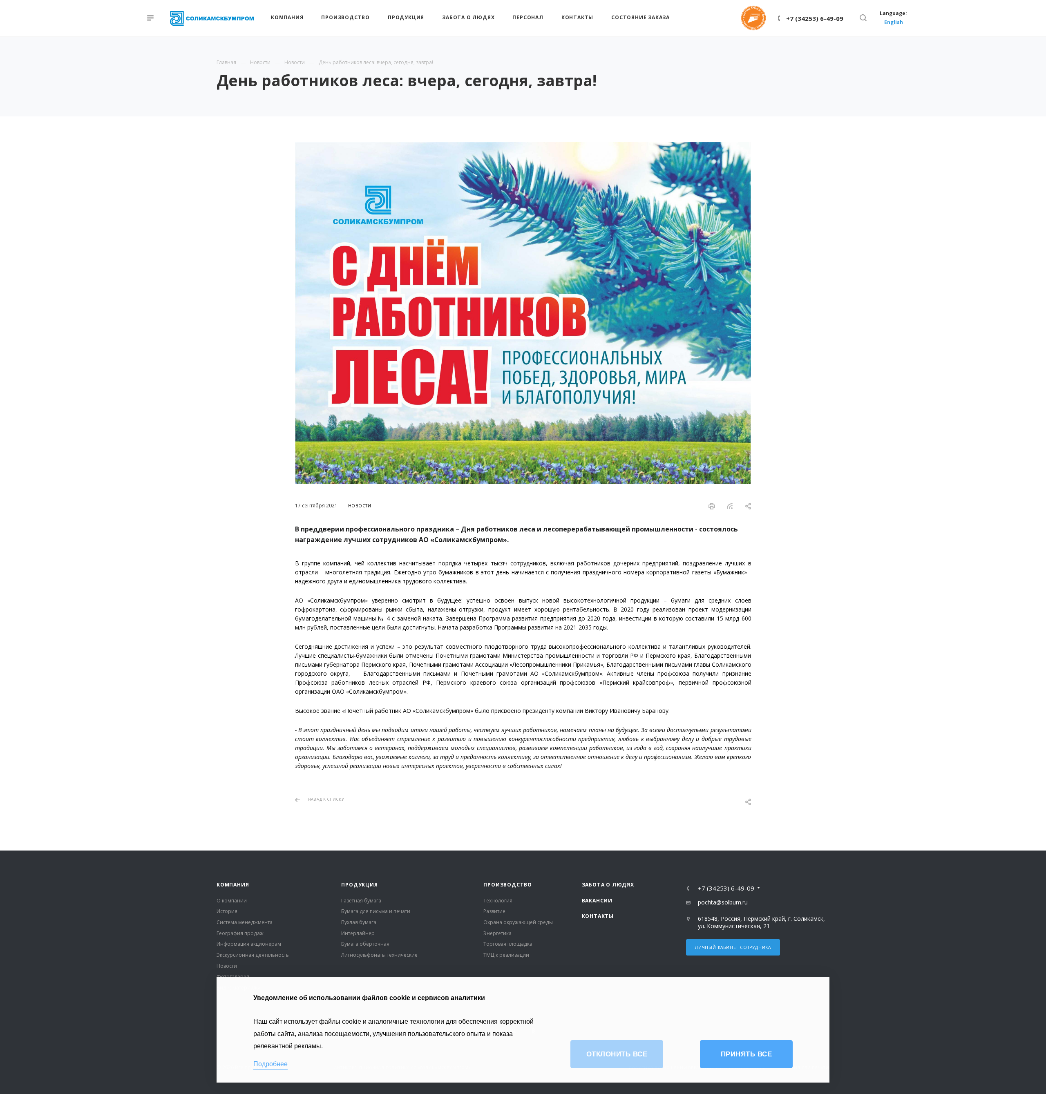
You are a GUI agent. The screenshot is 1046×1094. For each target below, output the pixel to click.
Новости (227, 965)
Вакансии (597, 900)
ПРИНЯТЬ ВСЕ (746, 1054)
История (227, 911)
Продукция (359, 884)
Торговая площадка (507, 943)
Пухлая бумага (358, 922)
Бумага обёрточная (365, 943)
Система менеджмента (245, 922)
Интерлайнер (358, 933)
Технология (497, 900)
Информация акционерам (249, 943)
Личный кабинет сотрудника (733, 947)
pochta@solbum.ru (723, 902)
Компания (233, 884)
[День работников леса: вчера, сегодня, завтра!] (523, 146)
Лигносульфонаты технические (379, 954)
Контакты (598, 916)
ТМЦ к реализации (506, 954)
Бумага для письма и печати (375, 911)
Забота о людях (608, 884)
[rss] (730, 506)
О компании (232, 900)
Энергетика (497, 933)
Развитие (494, 911)
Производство (507, 884)
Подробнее (270, 1064)
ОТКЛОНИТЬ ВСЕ (617, 1054)
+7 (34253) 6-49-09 (814, 18)
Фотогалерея (233, 976)
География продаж (240, 933)
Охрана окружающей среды (518, 922)
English (893, 22)
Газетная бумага (361, 900)
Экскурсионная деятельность (253, 954)
